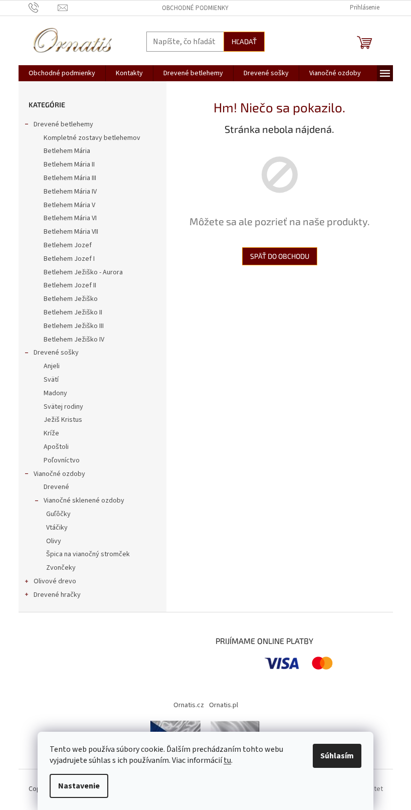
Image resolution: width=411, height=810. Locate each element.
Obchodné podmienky (195, 8)
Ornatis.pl (223, 705)
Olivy (53, 541)
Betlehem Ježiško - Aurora (83, 272)
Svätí (51, 380)
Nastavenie (79, 785)
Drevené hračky (57, 595)
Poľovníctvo (62, 460)
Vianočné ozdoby (59, 474)
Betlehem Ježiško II (73, 312)
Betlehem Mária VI (70, 218)
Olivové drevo (55, 581)
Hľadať (244, 41)
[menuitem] (62, 73)
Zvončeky (61, 568)
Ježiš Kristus (63, 420)
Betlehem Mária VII (71, 232)
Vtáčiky (57, 528)
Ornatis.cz (188, 705)
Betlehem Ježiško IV (74, 340)
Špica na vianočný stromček (88, 554)
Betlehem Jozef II (70, 285)
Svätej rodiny (63, 407)
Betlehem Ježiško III (74, 326)
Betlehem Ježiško (71, 299)
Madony (55, 393)
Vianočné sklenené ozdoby (84, 501)
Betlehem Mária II (69, 164)
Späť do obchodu (279, 256)
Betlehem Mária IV (70, 192)
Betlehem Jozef (68, 245)
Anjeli (52, 366)
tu (227, 760)
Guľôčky (58, 514)
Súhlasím (337, 755)
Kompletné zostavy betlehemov (92, 138)
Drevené (56, 487)
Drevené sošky (56, 353)
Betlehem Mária (67, 151)
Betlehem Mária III (70, 178)
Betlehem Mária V (69, 205)
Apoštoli (56, 447)
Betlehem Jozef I (69, 259)
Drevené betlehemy (63, 124)
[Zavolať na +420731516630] (43, 7)
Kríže (51, 433)
